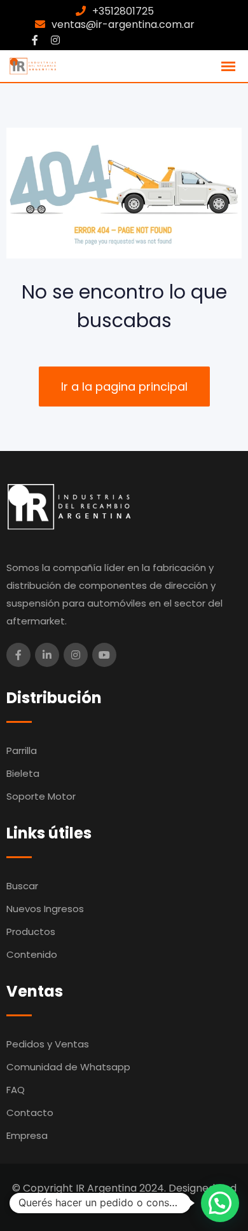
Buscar (22, 885)
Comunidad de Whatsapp (68, 1066)
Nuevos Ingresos (45, 908)
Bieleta (22, 773)
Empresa (27, 1135)
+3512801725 (123, 11)
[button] (220, 1203)
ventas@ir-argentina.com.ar (123, 24)
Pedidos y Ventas (47, 1044)
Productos (30, 931)
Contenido (31, 954)
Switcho (160, 1206)
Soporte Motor (41, 796)
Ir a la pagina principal (124, 386)
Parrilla (21, 750)
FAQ (15, 1089)
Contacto (29, 1112)
